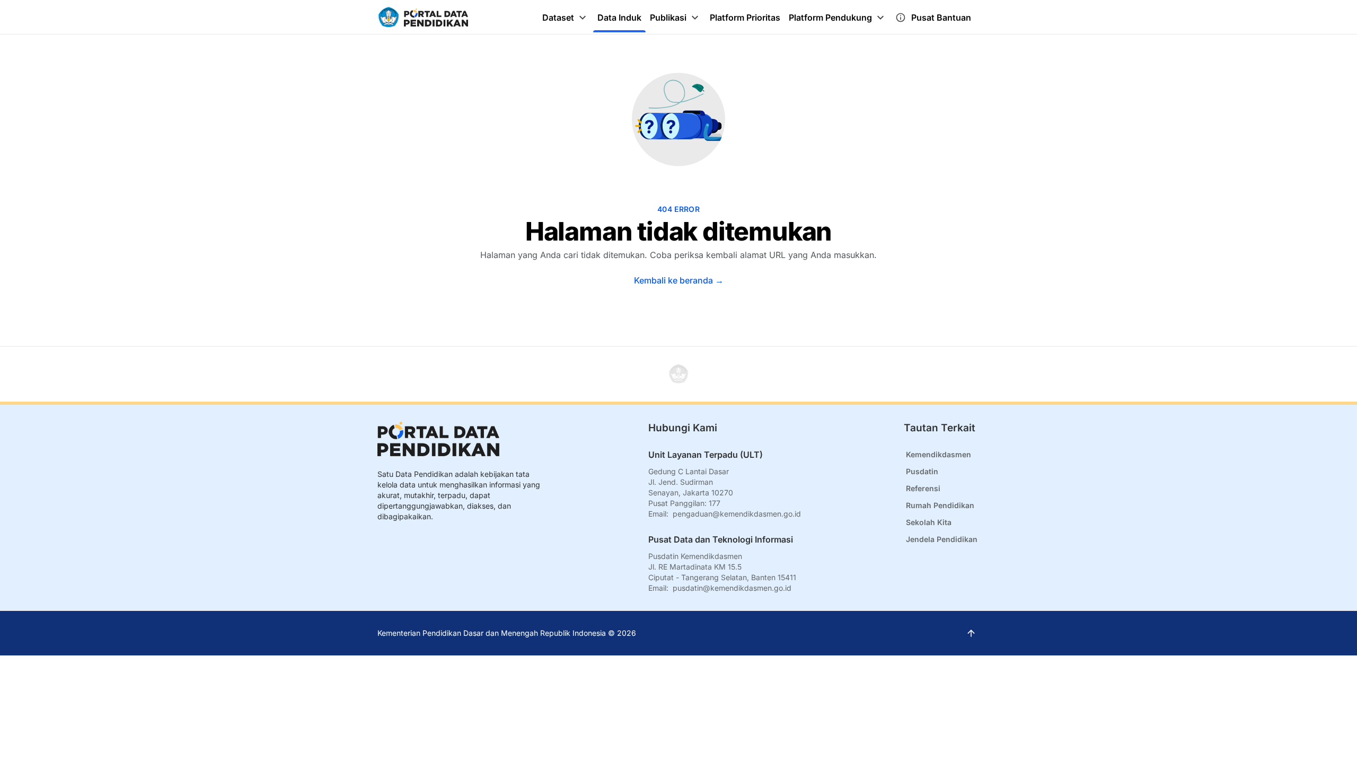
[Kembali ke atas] (678, 374)
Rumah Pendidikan (940, 505)
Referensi (923, 488)
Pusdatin (922, 471)
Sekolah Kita (928, 522)
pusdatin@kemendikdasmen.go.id (732, 587)
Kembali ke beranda (679, 280)
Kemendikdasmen (938, 454)
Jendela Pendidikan (941, 539)
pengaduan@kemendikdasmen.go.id (737, 513)
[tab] (565, 17)
